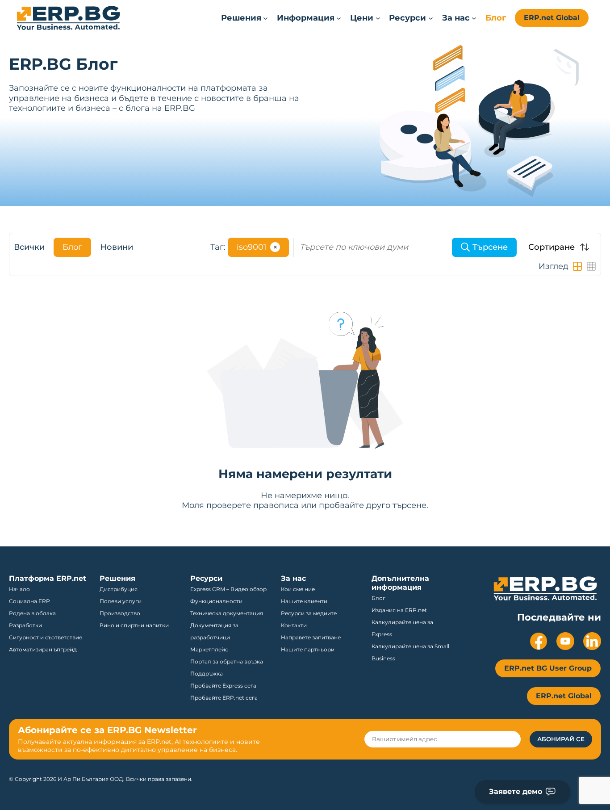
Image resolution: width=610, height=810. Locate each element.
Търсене (490, 247)
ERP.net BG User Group (548, 668)
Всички (29, 247)
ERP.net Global (552, 17)
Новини (116, 247)
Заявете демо (515, 791)
